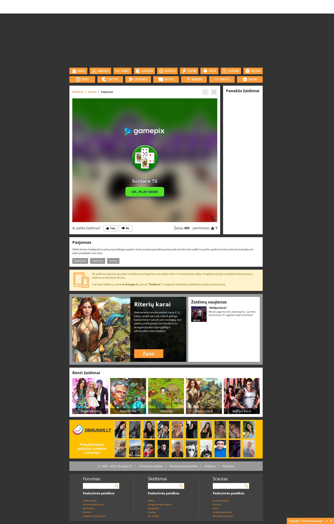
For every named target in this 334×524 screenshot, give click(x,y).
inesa (216, 508)
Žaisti (149, 353)
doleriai (87, 512)
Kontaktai (228, 466)
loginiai (81, 70)
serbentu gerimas (222, 512)
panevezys (153, 508)
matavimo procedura (94, 516)
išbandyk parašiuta (223, 516)
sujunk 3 (125, 70)
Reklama (210, 466)
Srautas (220, 478)
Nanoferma (128, 411)
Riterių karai (204, 411)
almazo (217, 504)
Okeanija (166, 411)
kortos (212, 70)
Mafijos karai (242, 411)
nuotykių (169, 79)
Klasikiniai (80, 260)
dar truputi (153, 516)
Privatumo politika (151, 466)
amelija (152, 512)
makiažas (225, 79)
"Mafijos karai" (218, 307)
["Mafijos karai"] (199, 314)
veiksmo (192, 70)
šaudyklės (170, 70)
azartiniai (233, 70)
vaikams (252, 79)
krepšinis (256, 70)
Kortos (113, 260)
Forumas (91, 478)
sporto (85, 79)
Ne (127, 228)
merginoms (197, 79)
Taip (112, 228)
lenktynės (112, 79)
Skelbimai (157, 478)
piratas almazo (221, 500)
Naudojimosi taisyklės (184, 466)
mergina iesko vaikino (159, 504)
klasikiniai (147, 70)
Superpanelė (90, 411)
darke (151, 500)
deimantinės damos (93, 504)
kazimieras (89, 508)
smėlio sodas (90, 500)
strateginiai (141, 79)
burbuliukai (103, 70)
